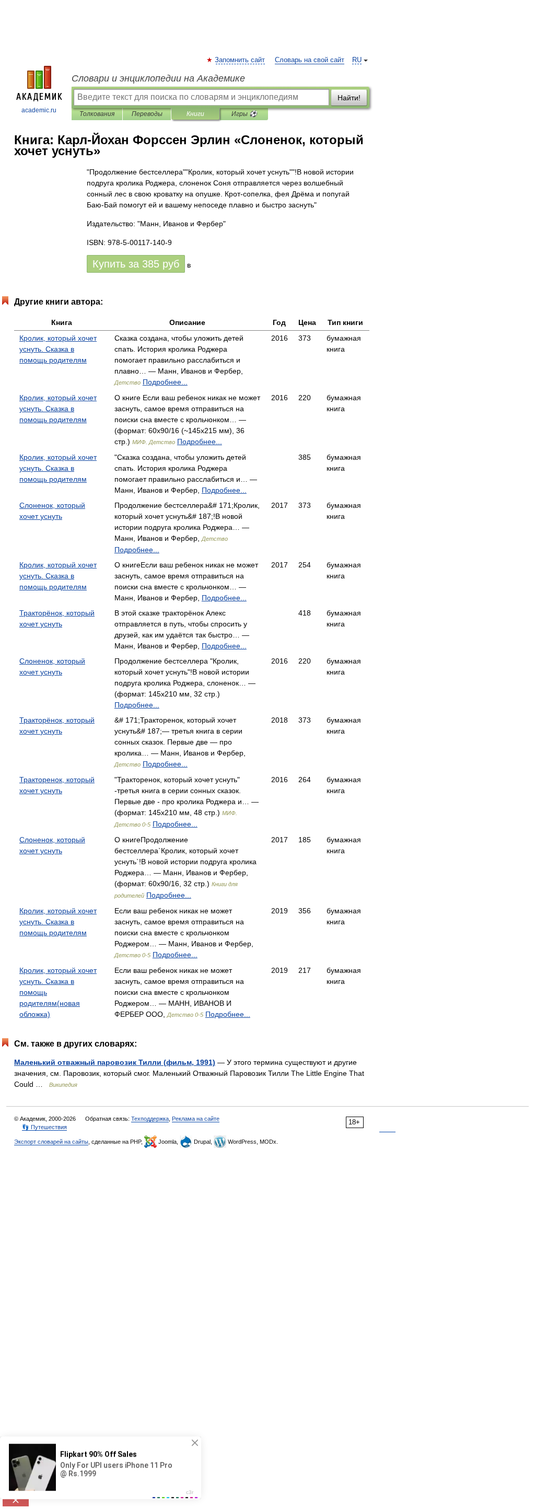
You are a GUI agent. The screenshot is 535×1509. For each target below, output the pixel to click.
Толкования (96, 114)
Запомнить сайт (240, 60)
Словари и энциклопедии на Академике (158, 78)
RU (357, 60)
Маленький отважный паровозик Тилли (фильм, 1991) (114, 1062)
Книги (195, 114)
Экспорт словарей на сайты (51, 1142)
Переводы (147, 114)
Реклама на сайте (195, 1119)
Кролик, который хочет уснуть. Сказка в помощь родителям (58, 349)
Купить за (135, 264)
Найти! (349, 98)
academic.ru (38, 110)
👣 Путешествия (44, 1127)
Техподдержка (150, 1119)
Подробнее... (165, 382)
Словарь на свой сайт (309, 60)
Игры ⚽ (244, 114)
